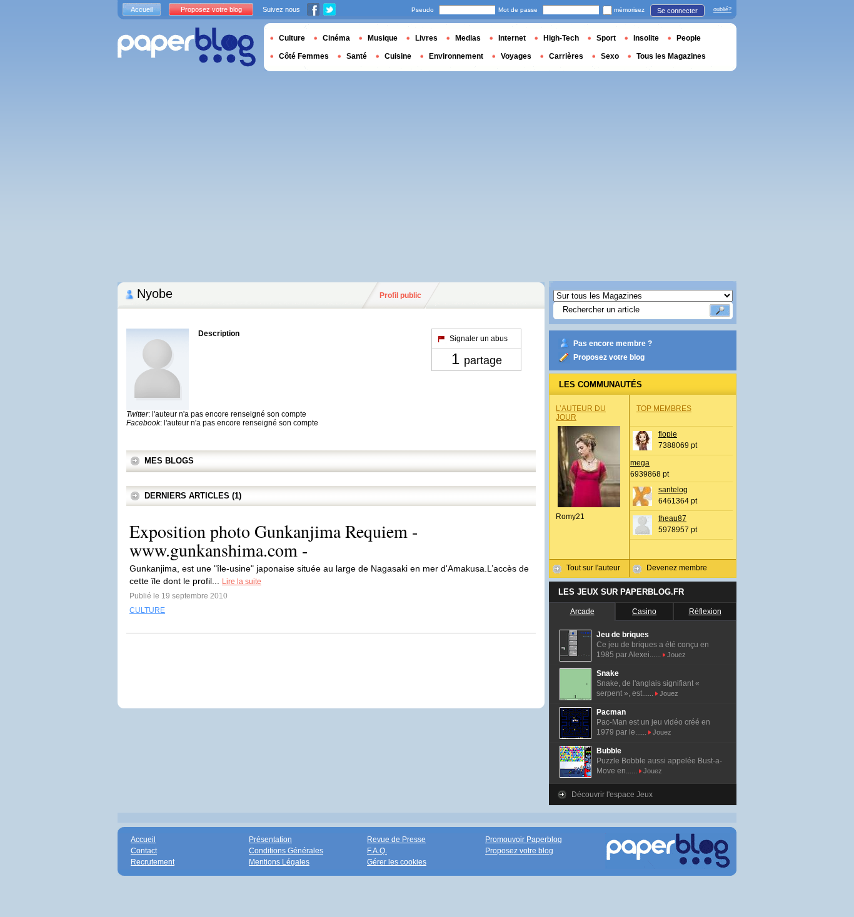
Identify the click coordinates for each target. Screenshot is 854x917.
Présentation (270, 839)
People (688, 38)
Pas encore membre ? (612, 343)
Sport (606, 38)
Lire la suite (241, 581)
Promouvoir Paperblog (523, 839)
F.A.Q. (377, 850)
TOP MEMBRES (663, 408)
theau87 (672, 518)
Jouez (676, 654)
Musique (383, 38)
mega (640, 462)
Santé (356, 56)
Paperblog (187, 47)
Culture (292, 38)
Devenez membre (676, 567)
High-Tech (561, 38)
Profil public (400, 295)
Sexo (610, 56)
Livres (426, 38)
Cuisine (397, 56)
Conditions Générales (286, 850)
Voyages (516, 56)
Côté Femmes (304, 56)
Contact (144, 850)
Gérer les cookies (396, 862)
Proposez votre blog (609, 357)
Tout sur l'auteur (593, 567)
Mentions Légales (279, 862)
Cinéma (336, 38)
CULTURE (147, 610)
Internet (512, 38)
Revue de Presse (396, 839)
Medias (468, 38)
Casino (644, 611)
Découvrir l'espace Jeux (612, 794)
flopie (667, 434)
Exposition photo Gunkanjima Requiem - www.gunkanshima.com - (273, 540)
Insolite (646, 38)
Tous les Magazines (671, 56)
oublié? (722, 9)
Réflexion (705, 611)
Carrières (566, 56)
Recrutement (152, 862)
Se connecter (677, 10)
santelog (673, 489)
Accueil (142, 9)
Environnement (456, 56)
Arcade (582, 611)
